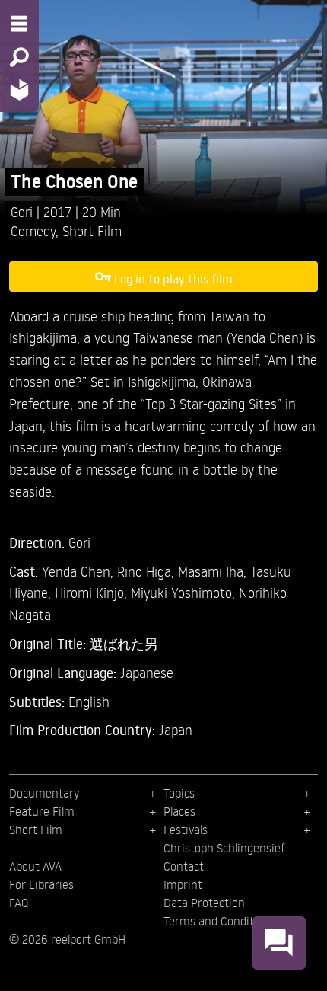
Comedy (33, 230)
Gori (24, 211)
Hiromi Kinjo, (93, 592)
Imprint (183, 884)
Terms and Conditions (219, 921)
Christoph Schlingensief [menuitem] (224, 847)
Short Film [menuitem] (35, 829)
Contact (184, 866)
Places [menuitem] (179, 811)
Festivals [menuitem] (186, 829)
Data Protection (204, 902)
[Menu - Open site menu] (19, 23)
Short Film (92, 230)
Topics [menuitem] (179, 793)
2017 (59, 211)
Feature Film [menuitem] (42, 811)
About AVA (35, 866)
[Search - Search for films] (19, 57)
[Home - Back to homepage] (19, 89)
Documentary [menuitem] (44, 793)
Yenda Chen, (79, 571)
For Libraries (41, 884)
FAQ (18, 902)
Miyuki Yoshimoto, (185, 592)
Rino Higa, (147, 571)
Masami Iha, (214, 571)
